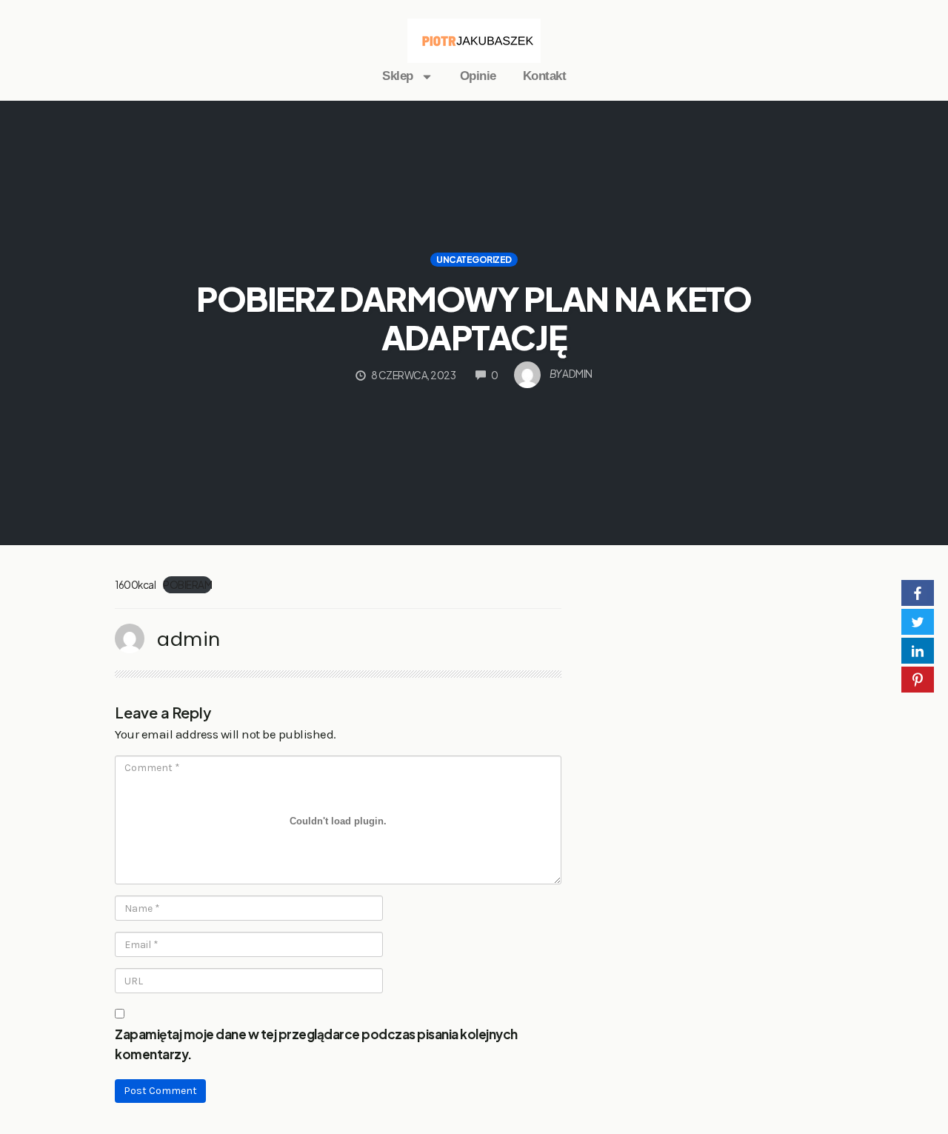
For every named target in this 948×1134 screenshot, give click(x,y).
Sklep (397, 76)
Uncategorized (474, 259)
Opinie (478, 76)
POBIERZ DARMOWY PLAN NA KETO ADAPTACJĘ (474, 317)
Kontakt (545, 76)
